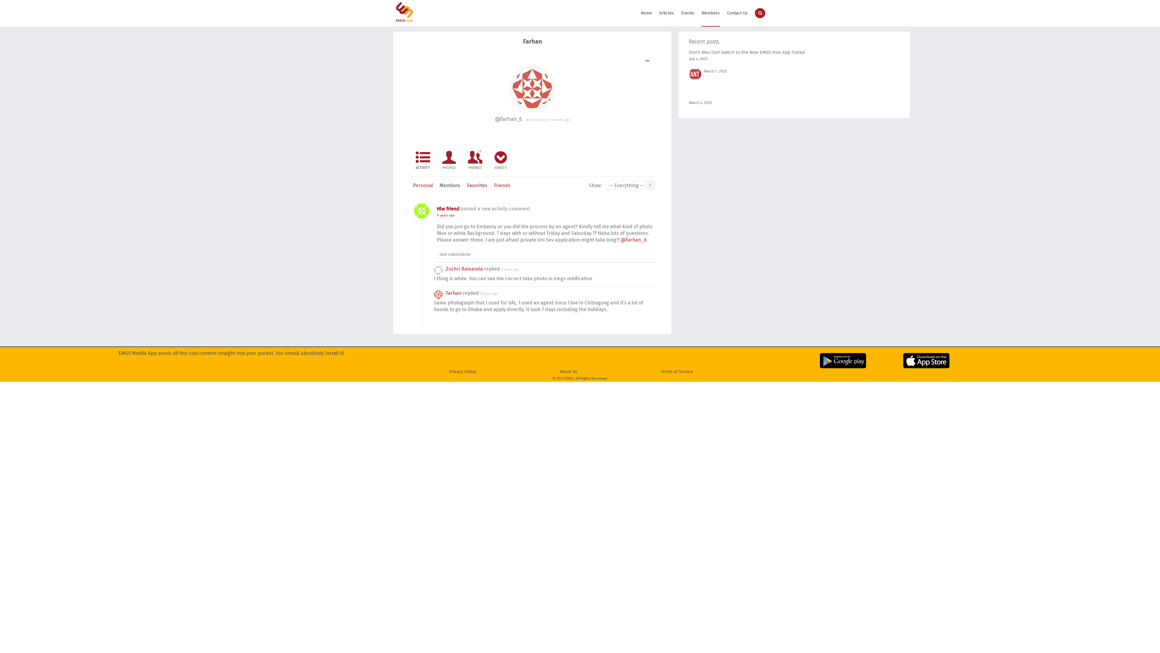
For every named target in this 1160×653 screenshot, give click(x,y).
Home (646, 13)
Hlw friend (448, 209)
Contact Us (737, 13)
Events (687, 13)
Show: (595, 185)
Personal (423, 185)
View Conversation (455, 255)
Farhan (454, 293)
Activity (423, 168)
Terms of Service (677, 371)
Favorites (477, 185)
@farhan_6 (634, 240)
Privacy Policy (462, 371)
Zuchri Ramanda (464, 269)
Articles (666, 13)
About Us (568, 371)
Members (710, 13)
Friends (475, 159)
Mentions (450, 185)
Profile (449, 168)
